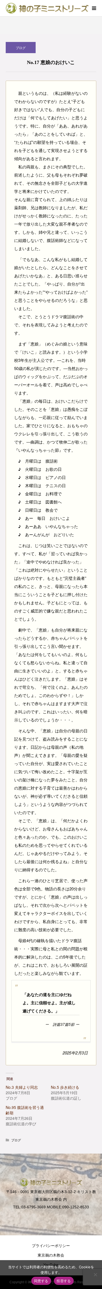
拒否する (64, 1281)
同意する (41, 1281)
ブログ (21, 47)
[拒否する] (95, 1274)
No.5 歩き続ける (65, 1087)
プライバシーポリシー (51, 1245)
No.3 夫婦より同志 (22, 1087)
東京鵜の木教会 (51, 1255)
